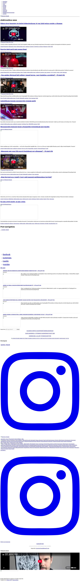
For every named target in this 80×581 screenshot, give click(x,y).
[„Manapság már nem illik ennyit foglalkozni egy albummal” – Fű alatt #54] (40, 163)
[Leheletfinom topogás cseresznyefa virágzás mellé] (40, 112)
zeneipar (5, 11)
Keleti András (39, 199)
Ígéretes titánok (9, 77)
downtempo (16, 223)
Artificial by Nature (8, 223)
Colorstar (6, 199)
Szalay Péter (46, 199)
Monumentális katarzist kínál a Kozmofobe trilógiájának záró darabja (24, 127)
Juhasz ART (9, 580)
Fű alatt (4, 2)
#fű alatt (2, 268)
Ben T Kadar (24, 72)
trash (58, 72)
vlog (30, 98)
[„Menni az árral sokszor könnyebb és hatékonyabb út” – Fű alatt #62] (11, 293)
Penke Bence (8, 52)
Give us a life (25, 148)
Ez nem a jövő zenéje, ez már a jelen (12, 202)
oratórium (36, 46)
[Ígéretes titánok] (4, 16)
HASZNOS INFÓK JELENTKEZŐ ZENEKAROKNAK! (40, 331)
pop (45, 72)
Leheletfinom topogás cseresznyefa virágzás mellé (18, 101)
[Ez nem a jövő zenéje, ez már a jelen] (19, 219)
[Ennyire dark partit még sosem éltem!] (40, 61)
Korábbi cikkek (4, 229)
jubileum (34, 199)
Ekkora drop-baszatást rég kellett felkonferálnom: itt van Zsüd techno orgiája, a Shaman (31, 23)
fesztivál (5, 10)
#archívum (40, 544)
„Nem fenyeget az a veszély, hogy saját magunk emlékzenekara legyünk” (26, 177)
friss (4, 4)
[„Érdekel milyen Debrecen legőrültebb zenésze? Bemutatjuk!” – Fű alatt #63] (11, 278)
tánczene (52, 199)
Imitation (42, 223)
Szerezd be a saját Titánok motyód (40, 336)
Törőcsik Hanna (41, 148)
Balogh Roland (8, 26)
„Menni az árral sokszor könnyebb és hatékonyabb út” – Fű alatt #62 (22, 285)
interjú (4, 7)
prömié (4, 5)
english (4, 13)
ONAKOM (31, 124)
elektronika (22, 223)
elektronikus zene (21, 46)
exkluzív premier (29, 46)
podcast (26, 98)
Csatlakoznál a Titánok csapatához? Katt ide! (40, 333)
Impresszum (15, 580)
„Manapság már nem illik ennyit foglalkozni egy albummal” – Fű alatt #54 (26, 151)
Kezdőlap (5, 1)
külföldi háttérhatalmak (8, 12)
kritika (4, 6)
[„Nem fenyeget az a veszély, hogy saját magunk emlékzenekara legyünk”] (19, 194)
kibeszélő (22, 98)
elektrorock (25, 199)
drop (15, 46)
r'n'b (52, 72)
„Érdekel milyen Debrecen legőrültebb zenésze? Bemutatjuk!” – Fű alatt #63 (23, 270)
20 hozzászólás (15, 26)
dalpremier (11, 46)
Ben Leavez (7, 174)
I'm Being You (25, 124)
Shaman (45, 46)
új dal (49, 46)
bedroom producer (16, 72)
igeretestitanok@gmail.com (42, 548)
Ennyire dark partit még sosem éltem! (13, 49)
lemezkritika (52, 223)
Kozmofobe (30, 148)
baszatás (6, 46)
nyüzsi (4, 9)
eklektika (10, 199)
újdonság (64, 72)
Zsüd (51, 46)
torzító (54, 72)
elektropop (37, 223)
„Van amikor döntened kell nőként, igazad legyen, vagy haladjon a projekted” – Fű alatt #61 (32, 75)
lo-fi (56, 223)
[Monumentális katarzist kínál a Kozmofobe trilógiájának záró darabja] (19, 144)
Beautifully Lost (8, 72)
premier (41, 46)
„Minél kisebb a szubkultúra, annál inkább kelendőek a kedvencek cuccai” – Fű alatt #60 (27, 314)
